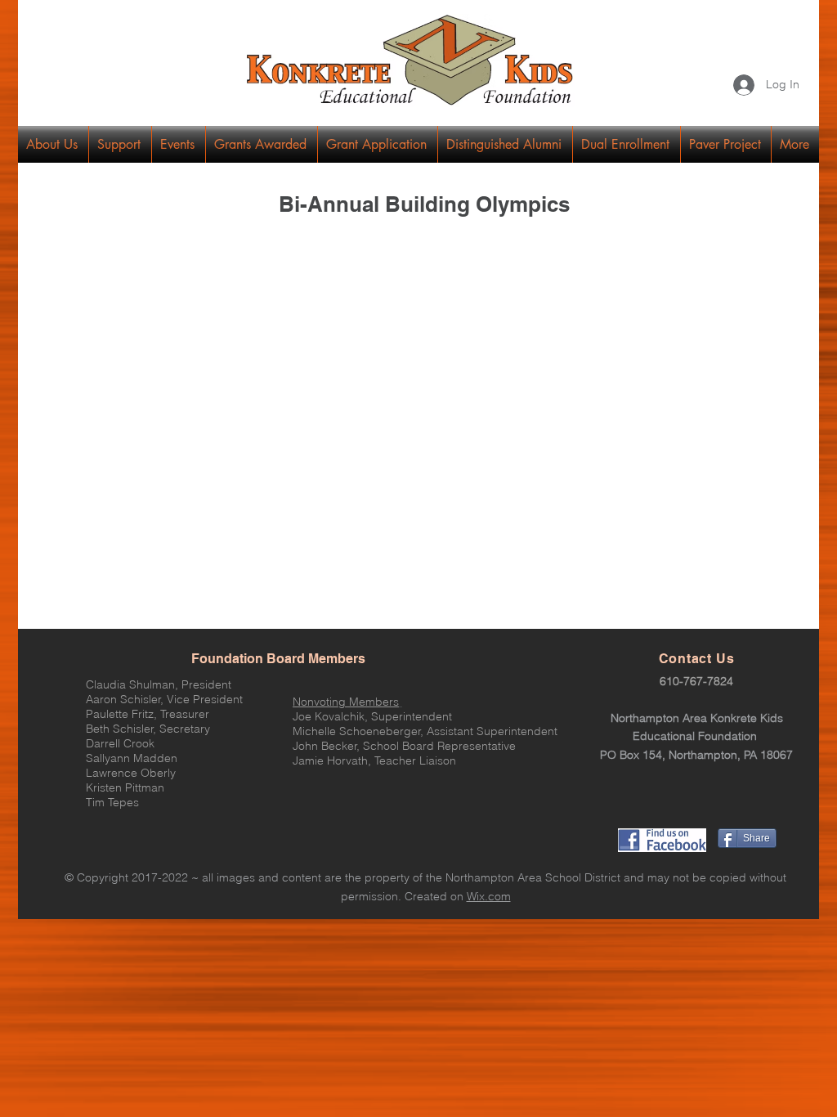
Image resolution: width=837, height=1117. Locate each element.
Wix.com (489, 896)
